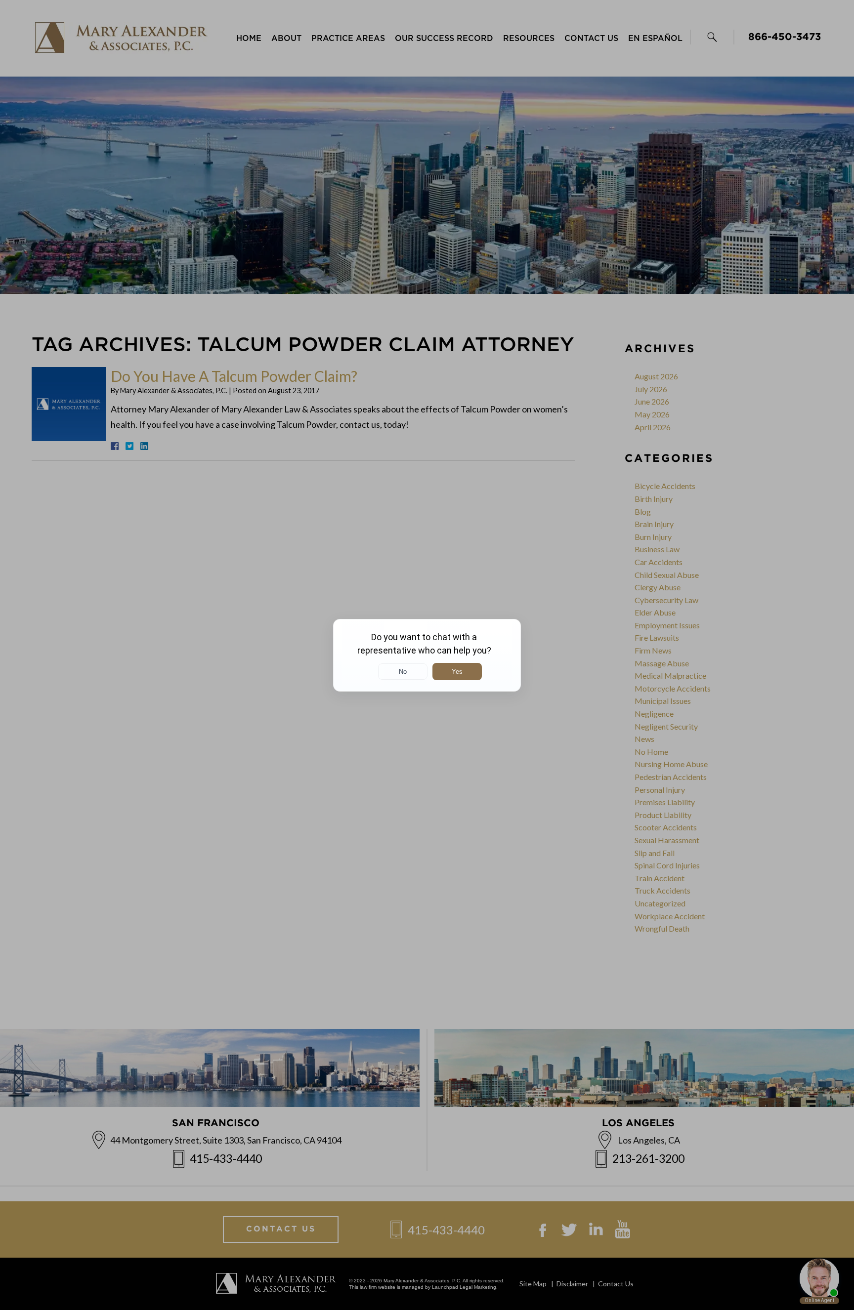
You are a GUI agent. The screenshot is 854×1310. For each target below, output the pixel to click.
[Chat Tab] (427, 655)
